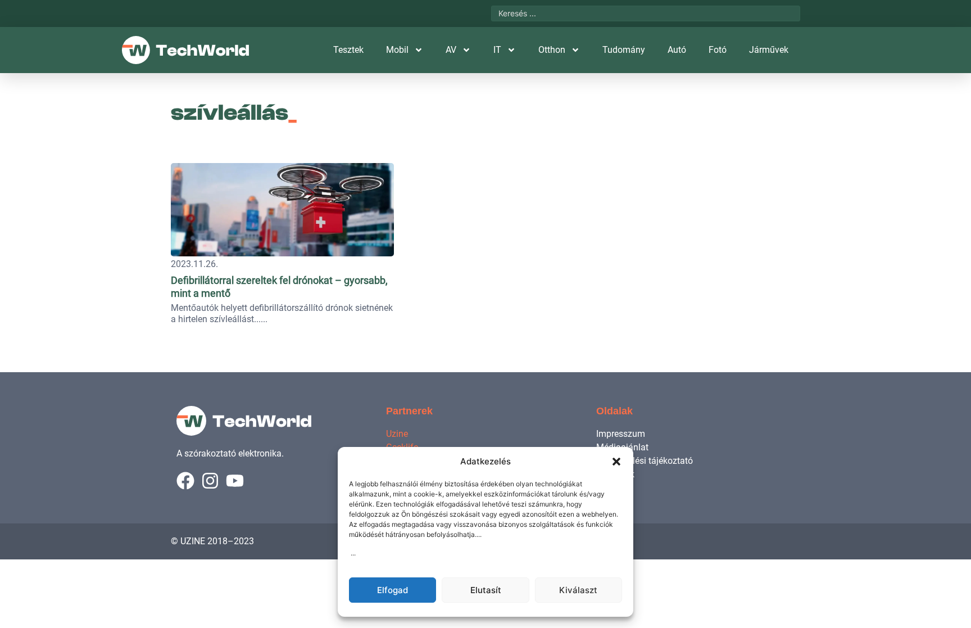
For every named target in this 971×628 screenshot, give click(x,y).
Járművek (768, 49)
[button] (616, 461)
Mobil (397, 49)
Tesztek (348, 49)
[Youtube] (235, 481)
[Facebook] (185, 481)
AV (451, 49)
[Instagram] (210, 481)
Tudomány (623, 49)
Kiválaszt (578, 590)
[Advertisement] (722, 227)
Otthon (551, 49)
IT (497, 49)
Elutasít (485, 590)
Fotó (718, 49)
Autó (677, 49)
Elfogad (392, 590)
